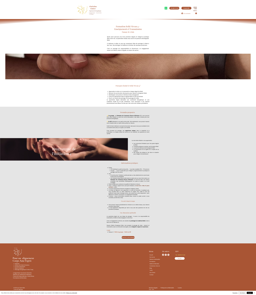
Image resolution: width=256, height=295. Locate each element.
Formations (152, 261)
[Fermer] (254, 293)
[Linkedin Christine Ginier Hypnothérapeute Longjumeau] (168, 255)
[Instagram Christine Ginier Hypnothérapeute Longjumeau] (166, 255)
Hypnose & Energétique (95, 11)
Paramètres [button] (235, 293)
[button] (195, 8)
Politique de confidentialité (71, 293)
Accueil (151, 255)
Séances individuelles (155, 259)
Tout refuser (242, 293)
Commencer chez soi (155, 266)
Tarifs (151, 270)
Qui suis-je (152, 257)
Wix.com (21, 289)
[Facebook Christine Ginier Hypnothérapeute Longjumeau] (163, 255)
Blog (151, 268)
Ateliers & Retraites (154, 263)
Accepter (250, 293)
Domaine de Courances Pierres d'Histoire (128, 115)
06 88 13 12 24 (181, 255)
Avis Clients (152, 272)
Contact (151, 274)
